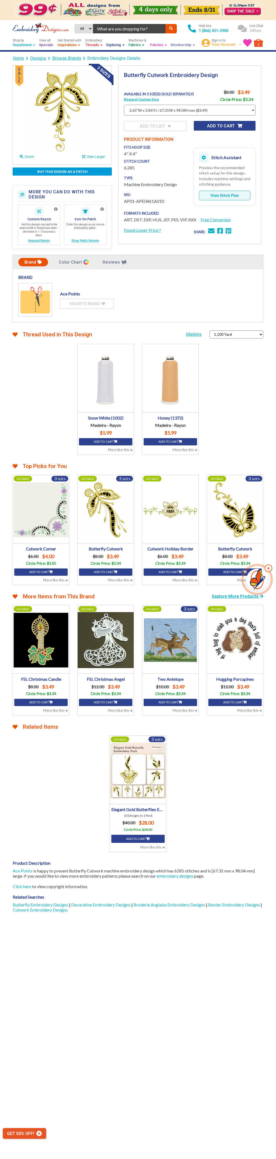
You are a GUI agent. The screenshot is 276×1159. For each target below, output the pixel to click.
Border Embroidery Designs (234, 904)
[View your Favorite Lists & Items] (247, 43)
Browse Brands (66, 58)
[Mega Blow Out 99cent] (138, 10)
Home (18, 58)
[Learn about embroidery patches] (102, 209)
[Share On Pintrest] (228, 231)
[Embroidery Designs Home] (41, 28)
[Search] (171, 28)
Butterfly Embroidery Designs (41, 904)
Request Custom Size (141, 99)
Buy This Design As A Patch (62, 172)
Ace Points (23, 870)
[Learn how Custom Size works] (56, 209)
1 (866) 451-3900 (213, 31)
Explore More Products (236, 596)
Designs (38, 58)
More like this (119, 450)
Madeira (193, 334)
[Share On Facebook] (220, 231)
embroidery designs (175, 875)
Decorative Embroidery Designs (101, 904)
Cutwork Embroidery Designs (40, 909)
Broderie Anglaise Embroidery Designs (169, 904)
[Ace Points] (35, 300)
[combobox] (129, 28)
